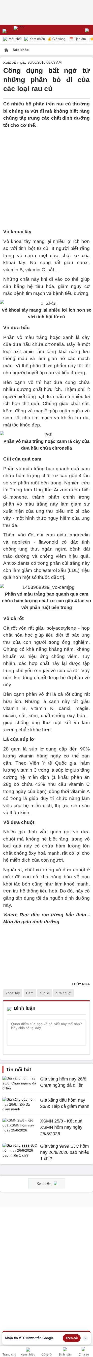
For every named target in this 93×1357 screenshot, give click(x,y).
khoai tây (13, 993)
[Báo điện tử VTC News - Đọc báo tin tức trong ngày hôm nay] (30, 30)
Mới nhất (15, 39)
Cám (29, 993)
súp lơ (44, 993)
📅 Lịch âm (77, 39)
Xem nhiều (37, 39)
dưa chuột (63, 993)
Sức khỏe (21, 50)
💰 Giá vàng (56, 39)
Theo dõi (72, 1338)
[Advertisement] (46, 175)
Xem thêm (45, 1183)
